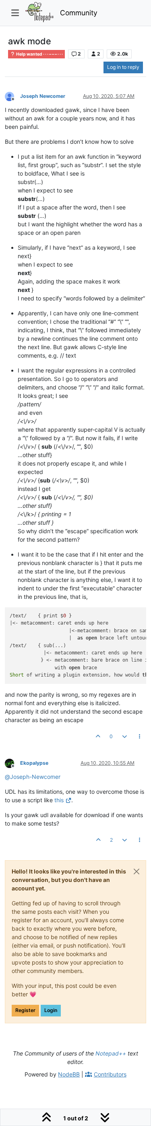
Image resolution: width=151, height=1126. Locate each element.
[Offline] (12, 95)
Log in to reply (123, 67)
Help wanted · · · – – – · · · (39, 54)
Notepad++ (110, 1053)
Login (50, 1010)
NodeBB (69, 1074)
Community (78, 12)
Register (25, 1010)
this (59, 800)
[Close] (136, 871)
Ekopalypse (34, 763)
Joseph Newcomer (42, 96)
